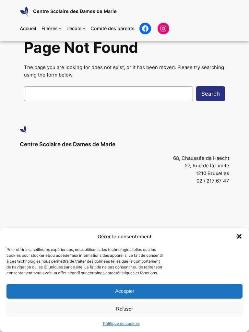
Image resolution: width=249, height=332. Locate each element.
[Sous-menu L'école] (84, 28)
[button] (239, 236)
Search (210, 93)
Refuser (124, 309)
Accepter (124, 291)
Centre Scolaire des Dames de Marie (75, 11)
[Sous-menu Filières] (60, 28)
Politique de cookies (121, 323)
